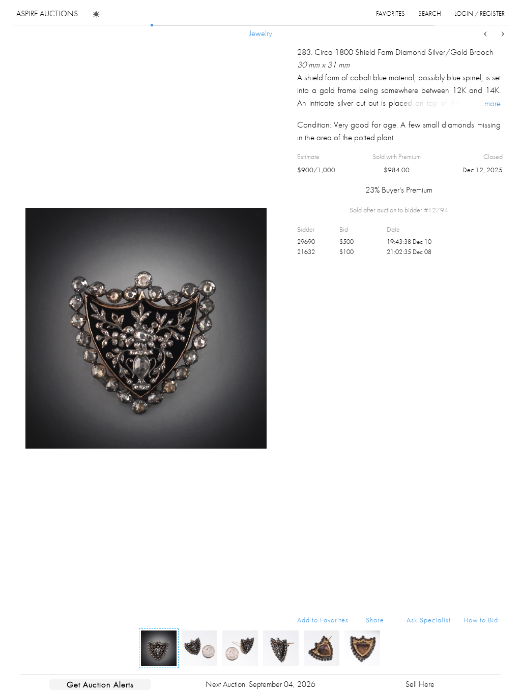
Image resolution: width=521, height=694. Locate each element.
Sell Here (420, 684)
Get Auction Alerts (100, 684)
